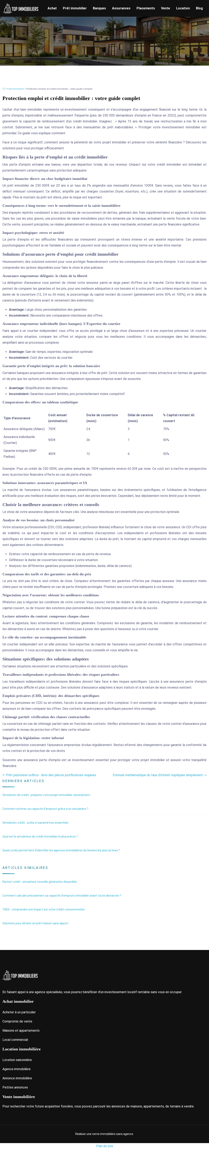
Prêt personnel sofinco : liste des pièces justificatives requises (51, 775)
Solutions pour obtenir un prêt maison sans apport (35, 923)
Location (183, 8)
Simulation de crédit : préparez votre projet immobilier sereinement (46, 795)
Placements (146, 8)
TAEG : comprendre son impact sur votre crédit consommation (43, 909)
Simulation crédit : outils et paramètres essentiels (35, 822)
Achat (52, 8)
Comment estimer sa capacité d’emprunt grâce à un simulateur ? (45, 808)
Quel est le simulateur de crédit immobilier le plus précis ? (40, 836)
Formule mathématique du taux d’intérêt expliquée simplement (158, 775)
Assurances (121, 8)
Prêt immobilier (75, 8)
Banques (99, 8)
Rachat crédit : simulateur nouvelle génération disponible (39, 881)
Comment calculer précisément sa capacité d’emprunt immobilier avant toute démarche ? (61, 895)
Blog (199, 8)
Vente (165, 8)
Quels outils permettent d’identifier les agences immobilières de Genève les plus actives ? (61, 850)
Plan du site (104, 1146)
